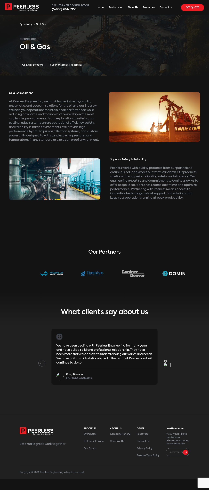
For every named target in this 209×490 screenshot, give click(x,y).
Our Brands (90, 448)
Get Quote (192, 7)
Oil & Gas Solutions (32, 65)
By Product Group (94, 441)
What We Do (117, 441)
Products (114, 7)
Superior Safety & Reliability (66, 65)
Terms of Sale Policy (148, 455)
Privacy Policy (145, 448)
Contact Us (166, 7)
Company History (120, 434)
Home (100, 7)
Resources (149, 7)
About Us (133, 7)
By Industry (26, 24)
